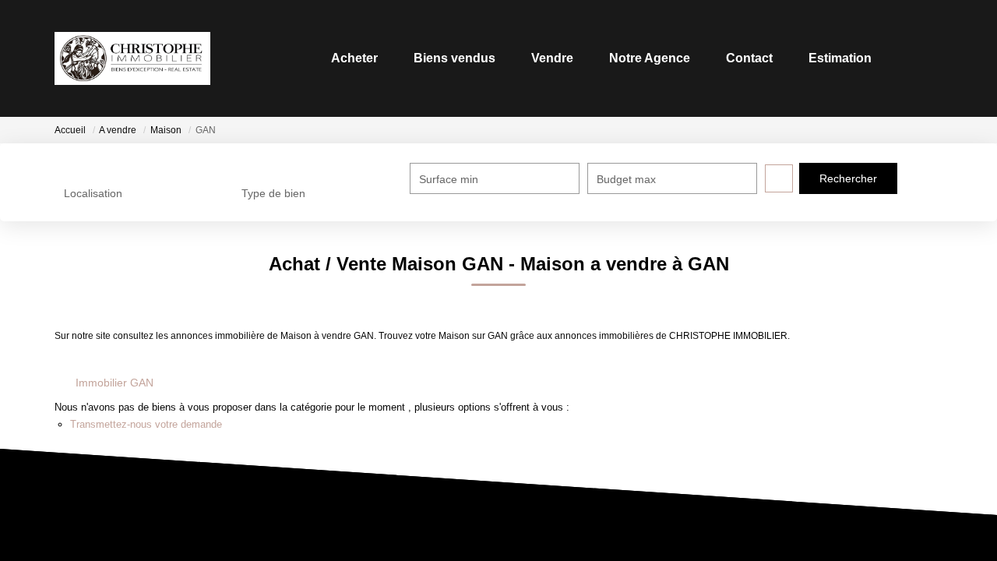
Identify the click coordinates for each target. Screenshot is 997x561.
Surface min (448, 179)
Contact (749, 58)
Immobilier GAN (114, 382)
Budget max (626, 179)
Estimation (840, 58)
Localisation (93, 193)
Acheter (354, 58)
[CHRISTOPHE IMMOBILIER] (132, 58)
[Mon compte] (930, 58)
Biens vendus (454, 58)
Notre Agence (649, 58)
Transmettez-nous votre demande (146, 424)
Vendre (552, 58)
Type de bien (273, 193)
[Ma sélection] (909, 58)
